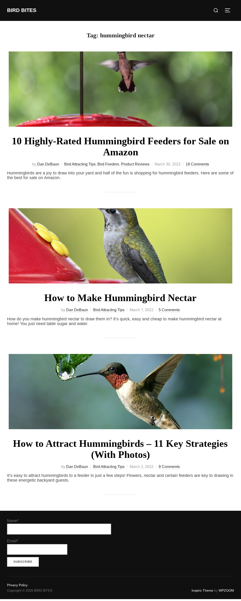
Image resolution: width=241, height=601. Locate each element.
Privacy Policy (17, 585)
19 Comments (197, 164)
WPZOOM (226, 590)
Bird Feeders (108, 164)
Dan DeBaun (48, 164)
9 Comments (169, 467)
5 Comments (169, 310)
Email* (12, 541)
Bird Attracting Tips (80, 164)
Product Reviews (135, 164)
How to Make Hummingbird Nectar (120, 297)
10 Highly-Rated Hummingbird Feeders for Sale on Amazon (120, 146)
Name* (13, 521)
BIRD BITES (21, 10)
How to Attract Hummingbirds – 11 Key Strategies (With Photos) (120, 449)
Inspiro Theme (202, 590)
